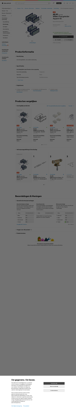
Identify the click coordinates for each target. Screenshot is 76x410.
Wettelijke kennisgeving (16, 406)
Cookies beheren (54, 390)
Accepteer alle (54, 383)
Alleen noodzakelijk (54, 386)
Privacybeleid (26, 406)
